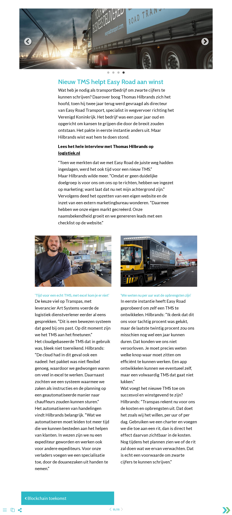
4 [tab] (122, 72)
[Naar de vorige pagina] (110, 509)
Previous (25, 39)
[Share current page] (19, 511)
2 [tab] (112, 72)
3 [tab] (117, 72)
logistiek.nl (69, 153)
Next (202, 39)
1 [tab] (107, 72)
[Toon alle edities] (12, 510)
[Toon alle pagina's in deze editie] (5, 510)
